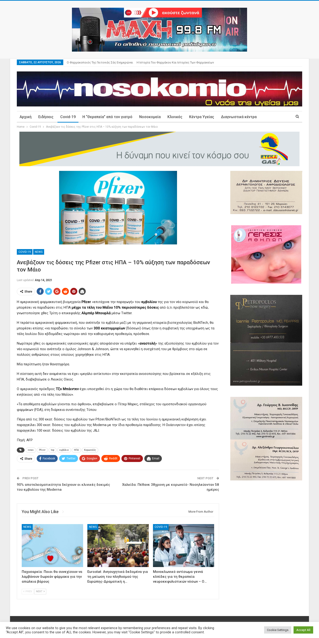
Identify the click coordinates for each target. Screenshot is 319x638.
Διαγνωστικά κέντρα (239, 117)
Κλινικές (174, 117)
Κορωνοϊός (90, 450)
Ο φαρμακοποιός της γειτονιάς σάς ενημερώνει (100, 62)
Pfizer (42, 450)
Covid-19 (68, 117)
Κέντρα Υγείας (201, 117)
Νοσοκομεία (150, 117)
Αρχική (26, 117)
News (39, 252)
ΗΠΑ (76, 450)
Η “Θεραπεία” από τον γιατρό (107, 117)
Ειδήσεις (45, 117)
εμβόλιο (64, 450)
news (31, 450)
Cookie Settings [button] (277, 630)
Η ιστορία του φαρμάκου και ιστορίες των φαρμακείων (175, 62)
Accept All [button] (303, 630)
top (52, 450)
